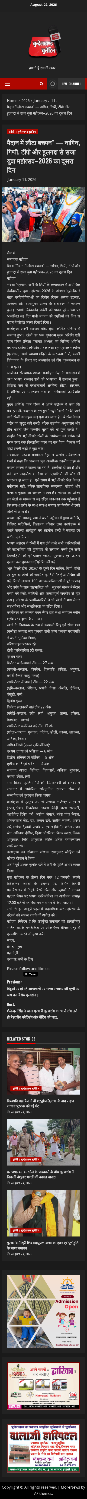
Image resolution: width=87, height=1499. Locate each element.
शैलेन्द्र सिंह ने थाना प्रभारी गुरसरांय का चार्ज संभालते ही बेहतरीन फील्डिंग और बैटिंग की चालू (42, 1011)
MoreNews (70, 1487)
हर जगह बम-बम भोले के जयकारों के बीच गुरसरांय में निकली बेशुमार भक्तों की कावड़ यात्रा (40, 1174)
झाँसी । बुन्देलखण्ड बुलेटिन (22, 132)
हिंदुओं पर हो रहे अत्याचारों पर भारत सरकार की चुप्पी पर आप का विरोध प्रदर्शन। (43, 988)
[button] (7, 84)
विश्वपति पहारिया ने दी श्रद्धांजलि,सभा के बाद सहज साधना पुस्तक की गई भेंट (40, 1103)
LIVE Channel (71, 83)
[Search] (41, 83)
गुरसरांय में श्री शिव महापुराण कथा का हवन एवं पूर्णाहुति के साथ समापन (42, 1245)
